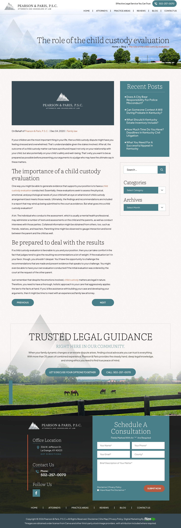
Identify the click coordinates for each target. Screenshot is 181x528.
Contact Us (170, 11)
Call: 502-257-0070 (118, 372)
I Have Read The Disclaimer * (112, 490)
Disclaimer (102, 487)
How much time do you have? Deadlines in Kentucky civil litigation (145, 132)
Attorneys (101, 11)
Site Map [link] (103, 519)
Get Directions (51, 454)
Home (86, 11)
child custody (71, 279)
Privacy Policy (114, 487)
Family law (72, 131)
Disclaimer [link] (93, 519)
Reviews (141, 11)
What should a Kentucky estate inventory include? (142, 121)
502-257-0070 (166, 3)
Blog (155, 11)
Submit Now (154, 488)
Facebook (36, 493)
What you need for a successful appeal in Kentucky (139, 145)
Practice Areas (122, 11)
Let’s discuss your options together (72, 372)
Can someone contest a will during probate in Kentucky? (144, 111)
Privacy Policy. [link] (116, 519)
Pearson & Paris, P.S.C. (36, 131)
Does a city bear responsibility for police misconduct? (141, 100)
